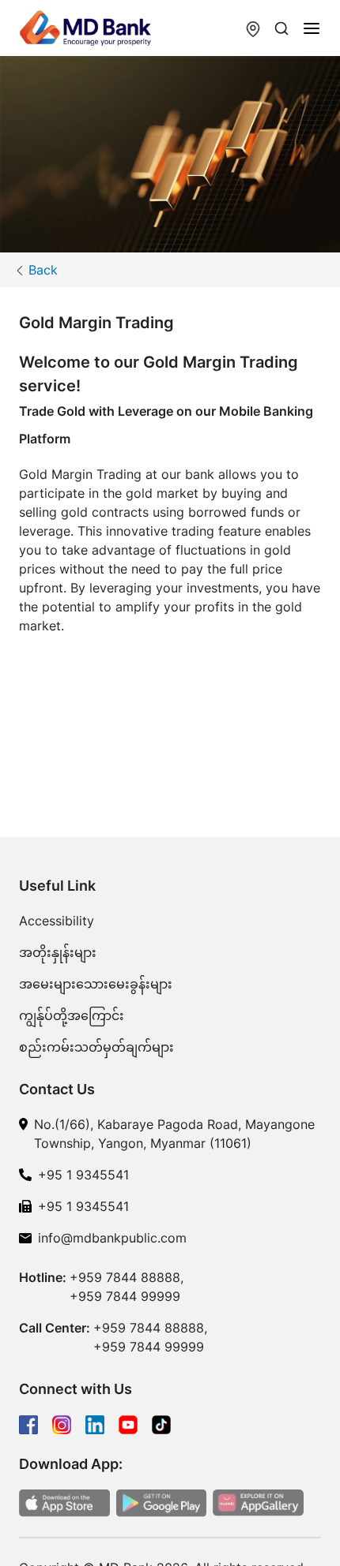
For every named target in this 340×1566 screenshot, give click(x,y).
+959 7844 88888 (125, 1277)
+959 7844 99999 (125, 1296)
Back (43, 270)
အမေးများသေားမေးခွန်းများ (95, 984)
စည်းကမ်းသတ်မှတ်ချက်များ (96, 1047)
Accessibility (56, 921)
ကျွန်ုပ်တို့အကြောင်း (71, 1015)
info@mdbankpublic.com (112, 1238)
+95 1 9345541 (83, 1175)
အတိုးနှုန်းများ (57, 952)
